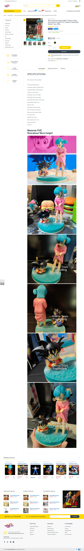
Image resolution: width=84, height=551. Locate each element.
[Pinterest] (10, 542)
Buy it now (64, 51)
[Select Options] (14, 477)
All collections (68, 526)
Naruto (31, 532)
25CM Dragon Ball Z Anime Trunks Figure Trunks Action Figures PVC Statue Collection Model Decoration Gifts (23, 463)
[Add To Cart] (27, 477)
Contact (66, 528)
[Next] (24, 30)
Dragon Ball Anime (51, 18)
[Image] (71, 499)
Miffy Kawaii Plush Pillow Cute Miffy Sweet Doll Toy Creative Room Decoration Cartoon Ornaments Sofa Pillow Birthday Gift (15, 502)
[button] (51, 26)
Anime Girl (32, 528)
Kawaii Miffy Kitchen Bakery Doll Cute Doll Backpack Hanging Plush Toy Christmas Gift (15, 495)
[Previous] (45, 30)
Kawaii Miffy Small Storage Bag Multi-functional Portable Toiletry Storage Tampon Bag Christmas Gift (15, 508)
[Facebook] (4, 542)
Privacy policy (50, 528)
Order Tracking (68, 534)
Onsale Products (28, 491)
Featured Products (9, 491)
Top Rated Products (49, 491)
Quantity (50, 45)
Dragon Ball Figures (34, 526)
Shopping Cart (68, 530)
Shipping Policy (50, 530)
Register (75, 1)
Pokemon (32, 534)
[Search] (58, 5)
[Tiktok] (7, 542)
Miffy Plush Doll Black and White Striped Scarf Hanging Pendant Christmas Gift (35, 508)
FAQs (66, 532)
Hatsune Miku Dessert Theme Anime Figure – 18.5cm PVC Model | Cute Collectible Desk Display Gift (55, 502)
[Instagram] (13, 542)
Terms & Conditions (51, 534)
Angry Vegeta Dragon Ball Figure (35, 463)
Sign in (71, 1)
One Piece (32, 530)
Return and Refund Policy (52, 532)
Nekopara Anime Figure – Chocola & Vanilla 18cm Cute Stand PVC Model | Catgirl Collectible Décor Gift (55, 508)
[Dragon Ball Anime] (7, 6)
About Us (49, 526)
